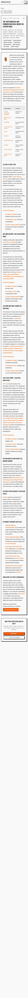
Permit (5, 131)
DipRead (6, 145)
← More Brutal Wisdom (14, 637)
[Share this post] (23, 18)
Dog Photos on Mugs (9, 242)
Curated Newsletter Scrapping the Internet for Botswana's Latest (13, 90)
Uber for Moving (8, 149)
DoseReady (6, 122)
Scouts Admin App (8, 140)
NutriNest (6, 135)
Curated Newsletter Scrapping (6, 113)
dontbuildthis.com (5, 2)
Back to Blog (7, 11)
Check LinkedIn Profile (10, 609)
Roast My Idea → (14, 633)
